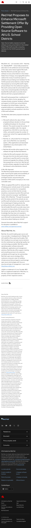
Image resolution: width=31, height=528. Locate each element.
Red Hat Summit (5, 510)
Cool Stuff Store (20, 507)
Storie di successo (5, 477)
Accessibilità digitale (21, 521)
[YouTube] (6, 426)
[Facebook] (10, 426)
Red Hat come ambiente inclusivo (6, 507)
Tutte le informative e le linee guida (6, 522)
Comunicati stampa (21, 469)
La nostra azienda (5, 469)
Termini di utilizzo (20, 519)
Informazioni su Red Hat (6, 501)
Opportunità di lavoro (21, 501)
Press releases (5, 11)
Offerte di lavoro (20, 480)
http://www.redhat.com (8, 266)
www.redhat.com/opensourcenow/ (11, 226)
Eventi (2, 503)
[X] (14, 426)
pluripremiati (21, 464)
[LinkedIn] (2, 426)
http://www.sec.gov (10, 372)
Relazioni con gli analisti (7, 480)
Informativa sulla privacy (6, 519)
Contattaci (3, 505)
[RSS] (10, 283)
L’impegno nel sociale (21, 477)
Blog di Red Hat (20, 505)
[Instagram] (18, 426)
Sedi (18, 503)
